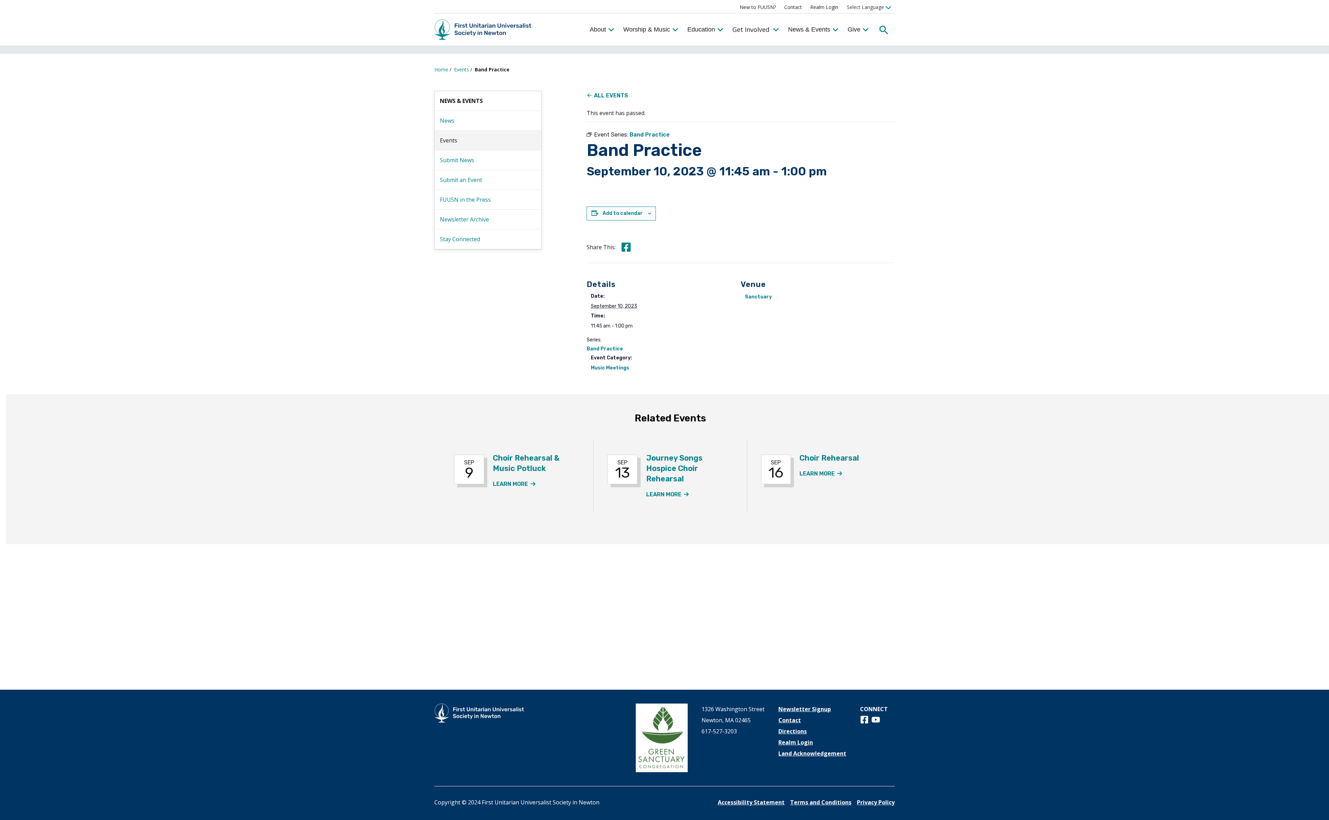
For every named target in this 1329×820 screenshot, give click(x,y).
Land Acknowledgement (812, 753)
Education (701, 29)
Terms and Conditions (820, 802)
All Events (611, 95)
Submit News (457, 160)
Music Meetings (610, 368)
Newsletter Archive (464, 219)
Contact (793, 7)
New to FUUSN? (758, 7)
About (598, 29)
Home (441, 69)
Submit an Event (461, 180)
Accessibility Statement (751, 802)
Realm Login (824, 7)
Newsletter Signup (804, 709)
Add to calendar (623, 213)
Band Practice (605, 349)
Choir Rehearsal (829, 458)
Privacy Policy (876, 802)
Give (854, 29)
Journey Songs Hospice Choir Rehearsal (674, 468)
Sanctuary (758, 297)
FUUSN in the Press (465, 199)
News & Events (809, 29)
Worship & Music (646, 29)
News (447, 120)
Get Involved (750, 29)
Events (461, 69)
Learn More (514, 484)
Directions (792, 731)
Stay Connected (460, 239)
